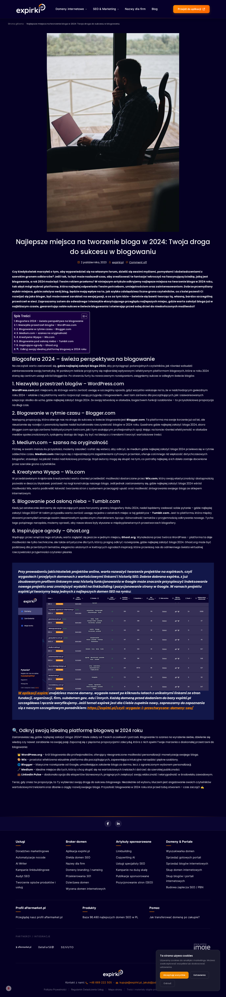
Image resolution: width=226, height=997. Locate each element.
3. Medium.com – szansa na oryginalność (42, 333)
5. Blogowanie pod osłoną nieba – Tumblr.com (45, 341)
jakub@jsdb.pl (152, 982)
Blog (155, 9)
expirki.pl (118, 262)
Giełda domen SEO (78, 857)
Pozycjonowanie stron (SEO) (134, 882)
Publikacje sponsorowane (132, 876)
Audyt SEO (23, 876)
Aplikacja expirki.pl (78, 851)
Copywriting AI (125, 857)
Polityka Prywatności (55, 989)
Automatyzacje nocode (30, 857)
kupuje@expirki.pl (131, 982)
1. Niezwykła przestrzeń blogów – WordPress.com (46, 325)
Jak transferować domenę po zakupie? (174, 917)
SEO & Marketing (104, 9)
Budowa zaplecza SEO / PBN (184, 887)
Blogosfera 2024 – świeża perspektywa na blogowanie (49, 321)
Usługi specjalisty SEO (130, 863)
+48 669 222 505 (100, 982)
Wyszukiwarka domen (180, 851)
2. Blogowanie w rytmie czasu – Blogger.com (43, 329)
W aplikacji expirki (33, 693)
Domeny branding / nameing (84, 869)
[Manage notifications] (8, 988)
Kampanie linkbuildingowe (32, 869)
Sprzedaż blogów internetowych (187, 863)
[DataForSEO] (46, 947)
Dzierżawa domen (77, 882)
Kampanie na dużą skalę (131, 869)
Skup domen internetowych (184, 869)
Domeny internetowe (70, 9)
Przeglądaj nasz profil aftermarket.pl (39, 917)
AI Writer (21, 863)
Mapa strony (115, 989)
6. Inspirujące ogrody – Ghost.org (37, 345)
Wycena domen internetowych (86, 888)
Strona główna (16, 23)
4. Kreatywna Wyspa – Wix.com (35, 337)
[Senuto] (69, 947)
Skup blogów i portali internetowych (180, 878)
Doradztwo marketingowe (32, 851)
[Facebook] (107, 823)
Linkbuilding (124, 851)
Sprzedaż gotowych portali (183, 857)
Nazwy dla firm (135, 9)
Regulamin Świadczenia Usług (87, 989)
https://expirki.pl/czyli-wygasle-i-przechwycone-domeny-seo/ (140, 708)
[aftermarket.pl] (24, 947)
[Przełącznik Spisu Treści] (82, 316)
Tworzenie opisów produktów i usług (36, 885)
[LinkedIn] (118, 823)
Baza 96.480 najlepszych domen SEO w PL (110, 917)
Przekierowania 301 (78, 876)
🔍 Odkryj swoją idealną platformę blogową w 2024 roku (51, 349)
